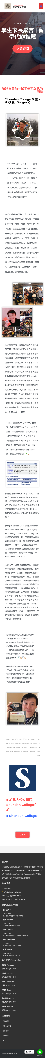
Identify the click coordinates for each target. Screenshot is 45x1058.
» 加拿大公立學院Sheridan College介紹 (21, 805)
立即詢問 (22, 48)
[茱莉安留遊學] (15, 6)
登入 (4, 1040)
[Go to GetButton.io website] (40, 1056)
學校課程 (6, 1035)
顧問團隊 (6, 1031)
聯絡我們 (6, 1021)
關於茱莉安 (7, 1026)
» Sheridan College (21, 816)
